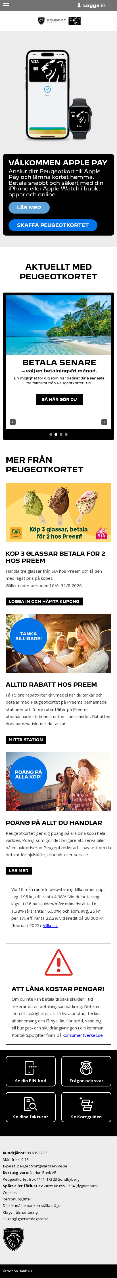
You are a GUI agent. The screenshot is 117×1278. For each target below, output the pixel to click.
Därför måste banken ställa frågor (32, 1205)
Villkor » (50, 925)
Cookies (10, 1192)
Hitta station (26, 739)
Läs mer (18, 870)
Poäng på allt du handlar (54, 823)
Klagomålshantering (20, 1212)
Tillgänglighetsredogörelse (26, 1218)
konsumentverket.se (83, 1035)
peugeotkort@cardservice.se (42, 1166)
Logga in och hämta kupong (44, 601)
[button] (13, 422)
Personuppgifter (17, 1199)
